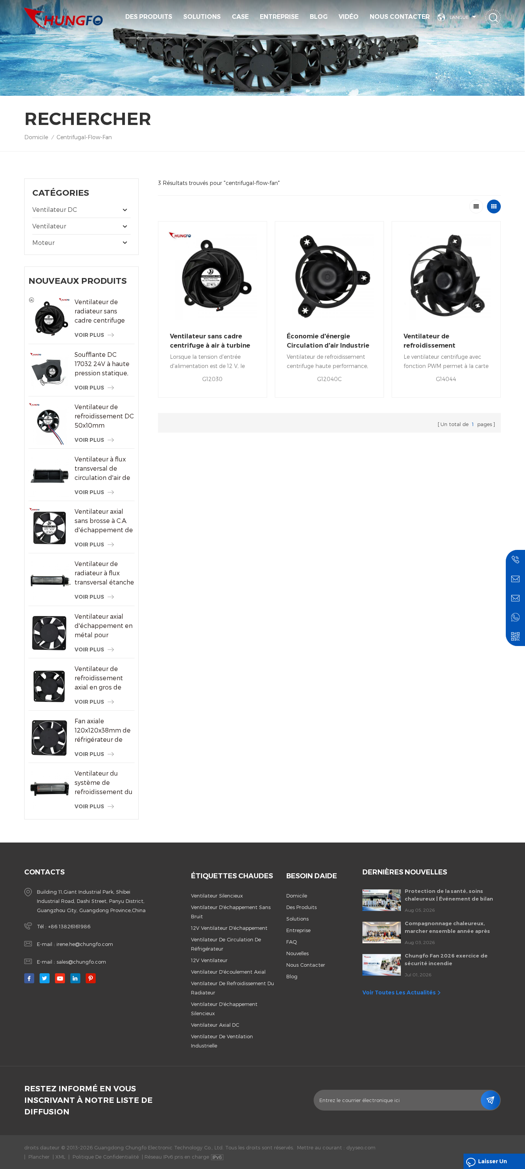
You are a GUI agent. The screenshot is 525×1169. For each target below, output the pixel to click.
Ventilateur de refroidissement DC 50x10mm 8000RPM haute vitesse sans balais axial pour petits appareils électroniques (104, 416)
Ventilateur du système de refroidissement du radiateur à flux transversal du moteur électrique (104, 782)
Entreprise (279, 16)
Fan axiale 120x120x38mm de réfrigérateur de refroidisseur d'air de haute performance (103, 730)
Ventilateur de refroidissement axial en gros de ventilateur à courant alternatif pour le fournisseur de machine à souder (103, 678)
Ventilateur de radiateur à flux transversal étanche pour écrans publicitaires (104, 573)
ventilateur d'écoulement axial (228, 972)
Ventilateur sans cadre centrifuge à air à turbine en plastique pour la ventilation (210, 341)
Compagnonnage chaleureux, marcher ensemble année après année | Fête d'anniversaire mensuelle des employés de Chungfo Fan (447, 927)
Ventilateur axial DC (215, 1025)
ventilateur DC (54, 209)
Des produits (148, 16)
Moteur (43, 242)
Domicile (36, 137)
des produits (301, 907)
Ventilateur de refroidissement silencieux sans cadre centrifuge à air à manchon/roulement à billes (439, 341)
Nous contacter (400, 16)
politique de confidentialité (106, 1157)
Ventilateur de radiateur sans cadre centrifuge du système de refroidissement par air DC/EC (100, 311)
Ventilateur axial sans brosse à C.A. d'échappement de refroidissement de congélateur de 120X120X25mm (104, 521)
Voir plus (89, 334)
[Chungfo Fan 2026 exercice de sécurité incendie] (381, 965)
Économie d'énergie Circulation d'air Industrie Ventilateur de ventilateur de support (328, 341)
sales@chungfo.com (81, 962)
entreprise (298, 930)
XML (60, 1157)
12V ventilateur (209, 960)
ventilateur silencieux (217, 896)
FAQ (291, 942)
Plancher (39, 1157)
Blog (318, 16)
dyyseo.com (360, 1147)
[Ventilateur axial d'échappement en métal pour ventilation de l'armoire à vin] (49, 633)
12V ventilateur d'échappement (229, 928)
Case (240, 16)
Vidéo (349, 16)
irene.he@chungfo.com (84, 944)
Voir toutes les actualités (399, 992)
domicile (296, 896)
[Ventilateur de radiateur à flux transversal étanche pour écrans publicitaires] (49, 580)
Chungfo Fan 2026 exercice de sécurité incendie (446, 959)
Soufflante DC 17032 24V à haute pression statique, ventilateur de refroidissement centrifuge (102, 364)
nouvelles (297, 953)
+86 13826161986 (69, 926)
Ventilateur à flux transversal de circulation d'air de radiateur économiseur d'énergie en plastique (102, 468)
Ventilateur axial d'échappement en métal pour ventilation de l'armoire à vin (104, 626)
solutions (202, 16)
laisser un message (492, 1163)
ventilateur (49, 226)
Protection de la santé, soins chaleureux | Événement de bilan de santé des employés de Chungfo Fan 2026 (449, 895)
